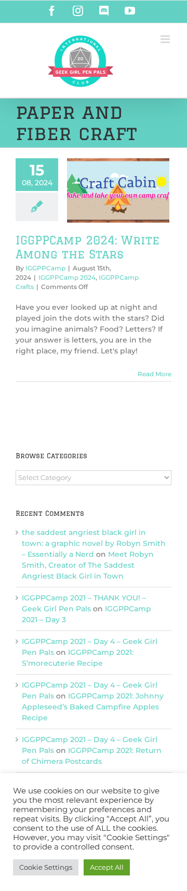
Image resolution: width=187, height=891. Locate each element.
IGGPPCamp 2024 (67, 277)
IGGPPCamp (45, 268)
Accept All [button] (107, 867)
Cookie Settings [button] (45, 867)
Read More (154, 374)
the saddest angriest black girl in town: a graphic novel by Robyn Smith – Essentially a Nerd (94, 543)
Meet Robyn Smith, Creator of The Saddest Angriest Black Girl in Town (88, 565)
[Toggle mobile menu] (166, 39)
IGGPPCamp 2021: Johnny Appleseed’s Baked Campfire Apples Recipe (93, 706)
